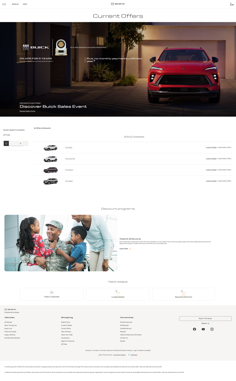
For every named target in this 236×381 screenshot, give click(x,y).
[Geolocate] (6, 143)
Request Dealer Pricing (27, 111)
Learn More (123, 249)
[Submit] (25, 143)
